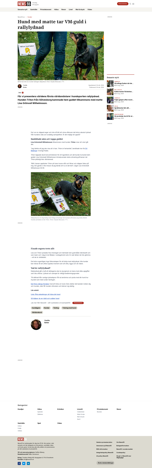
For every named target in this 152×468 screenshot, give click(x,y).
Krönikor (60, 409)
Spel (39, 423)
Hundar (46, 308)
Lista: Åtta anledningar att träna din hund (45, 294)
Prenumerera (123, 3)
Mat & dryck (80, 9)
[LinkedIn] (28, 463)
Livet (71, 9)
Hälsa (56, 9)
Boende (99, 412)
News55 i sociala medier (124, 449)
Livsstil (80, 409)
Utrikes (20, 431)
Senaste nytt (22, 9)
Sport (78, 419)
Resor (63, 9)
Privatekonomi (45, 9)
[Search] (130, 4)
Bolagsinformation (122, 445)
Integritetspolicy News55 (104, 452)
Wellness (40, 414)
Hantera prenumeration (104, 442)
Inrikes (20, 426)
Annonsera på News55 (104, 445)
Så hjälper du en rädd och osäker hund (45, 298)
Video (90, 9)
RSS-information (101, 449)
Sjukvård (40, 412)
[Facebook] (19, 463)
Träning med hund (69, 308)
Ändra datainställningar (106, 463)
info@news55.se (29, 459)
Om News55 (120, 442)
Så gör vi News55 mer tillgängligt (123, 456)
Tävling (56, 308)
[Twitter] (23, 463)
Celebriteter (80, 412)
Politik (19, 428)
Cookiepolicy (120, 452)
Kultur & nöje (81, 414)
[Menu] (133, 4)
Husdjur (29, 17)
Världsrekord (37, 312)
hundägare (36, 308)
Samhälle (33, 9)
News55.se (21, 17)
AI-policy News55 (102, 456)
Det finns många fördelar (40, 284)
